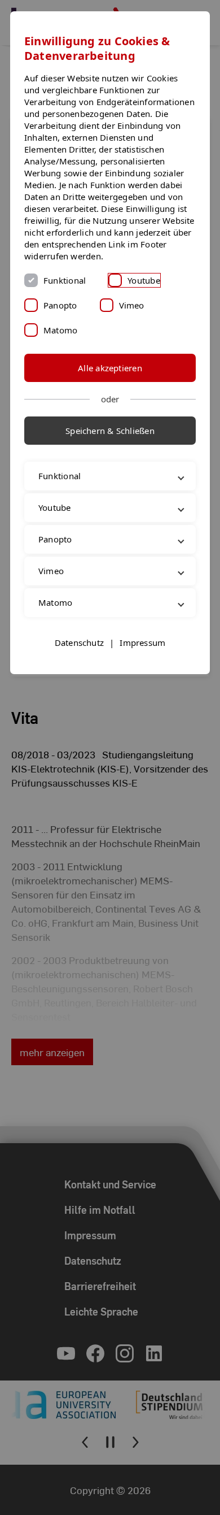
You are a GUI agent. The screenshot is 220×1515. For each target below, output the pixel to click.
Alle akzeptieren (110, 368)
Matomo (60, 330)
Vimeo (131, 305)
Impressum (142, 677)
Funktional (64, 280)
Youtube (143, 280)
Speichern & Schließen (110, 430)
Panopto (60, 305)
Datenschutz (79, 677)
